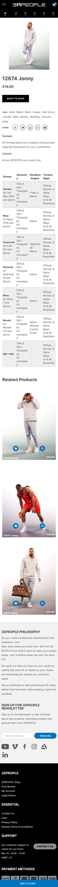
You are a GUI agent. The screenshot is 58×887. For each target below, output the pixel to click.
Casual (36, 112)
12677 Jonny (10, 612)
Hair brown (48, 112)
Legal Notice (8, 795)
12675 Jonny (10, 458)
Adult (12, 112)
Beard (20, 112)
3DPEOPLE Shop (10, 782)
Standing (35, 116)
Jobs (4, 817)
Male (15, 116)
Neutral (24, 116)
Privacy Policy (9, 822)
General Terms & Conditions (17, 826)
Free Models (8, 786)
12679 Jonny (10, 535)
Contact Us (7, 813)
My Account (8, 790)
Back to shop (15, 98)
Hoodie (7, 116)
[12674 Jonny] (15, 127)
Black (28, 112)
